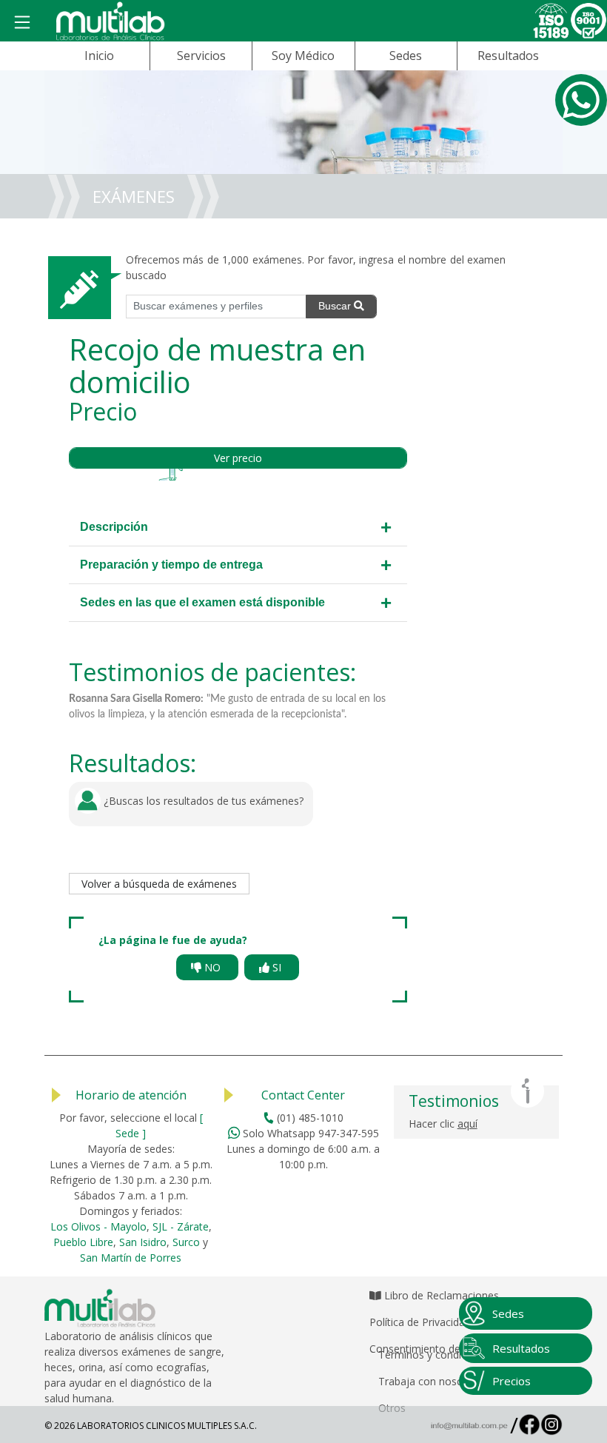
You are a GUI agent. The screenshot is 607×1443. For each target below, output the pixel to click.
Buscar (336, 306)
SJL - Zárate (180, 1226)
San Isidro (143, 1242)
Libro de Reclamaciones (440, 1295)
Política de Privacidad (420, 1322)
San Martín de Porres (130, 1258)
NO (212, 967)
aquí (467, 1123)
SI (276, 967)
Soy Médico (303, 55)
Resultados (508, 55)
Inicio (99, 55)
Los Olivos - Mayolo (98, 1226)
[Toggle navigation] (22, 23)
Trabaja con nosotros (430, 1381)
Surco (186, 1242)
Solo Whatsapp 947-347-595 (309, 1133)
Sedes (405, 55)
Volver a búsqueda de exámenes (159, 884)
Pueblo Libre (83, 1242)
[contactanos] (581, 100)
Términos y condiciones (435, 1354)
